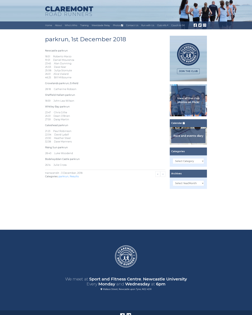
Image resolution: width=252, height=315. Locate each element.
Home (48, 25)
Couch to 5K (178, 25)
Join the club (188, 71)
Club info (162, 25)
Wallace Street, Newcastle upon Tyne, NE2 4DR (127, 289)
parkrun (63, 176)
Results (74, 176)
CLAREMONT (69, 11)
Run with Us (147, 25)
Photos (117, 25)
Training (84, 25)
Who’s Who (71, 25)
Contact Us (132, 25)
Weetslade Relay (101, 25)
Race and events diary (188, 135)
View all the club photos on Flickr (188, 100)
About (58, 25)
